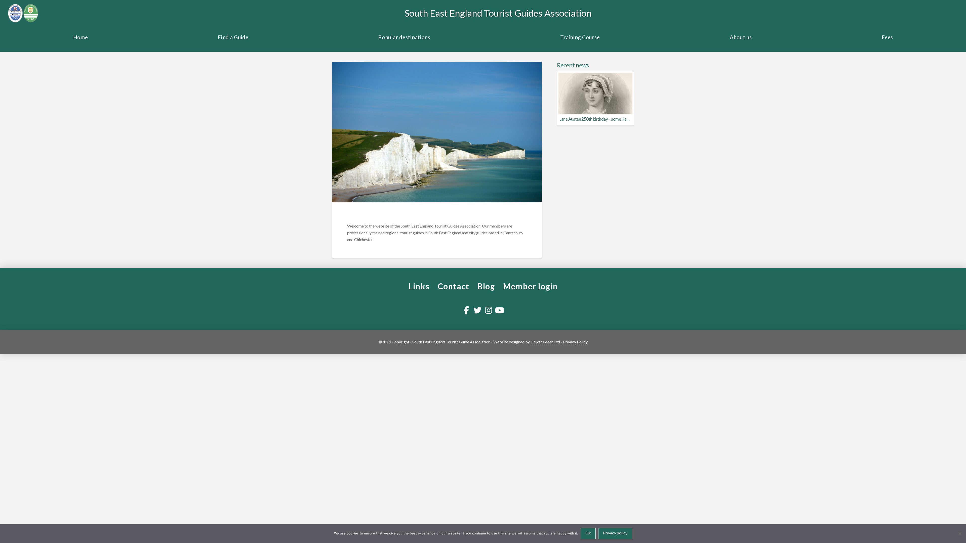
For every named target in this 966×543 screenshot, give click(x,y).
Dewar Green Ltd (545, 341)
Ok (588, 532)
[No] (959, 533)
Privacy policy (615, 532)
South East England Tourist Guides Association (498, 13)
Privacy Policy (575, 341)
